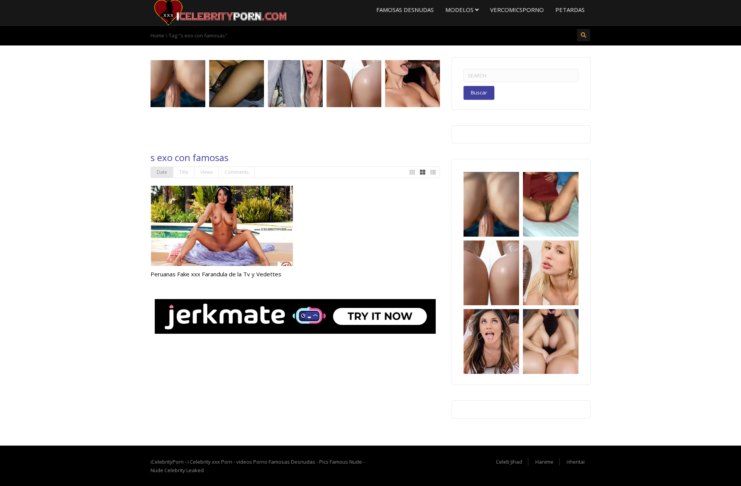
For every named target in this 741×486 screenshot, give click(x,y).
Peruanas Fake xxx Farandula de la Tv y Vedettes (216, 274)
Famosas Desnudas (405, 9)
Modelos (460, 9)
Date (162, 172)
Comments (237, 172)
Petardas (570, 9)
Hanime (544, 461)
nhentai (576, 461)
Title (183, 172)
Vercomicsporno (517, 9)
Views (206, 172)
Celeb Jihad (509, 461)
